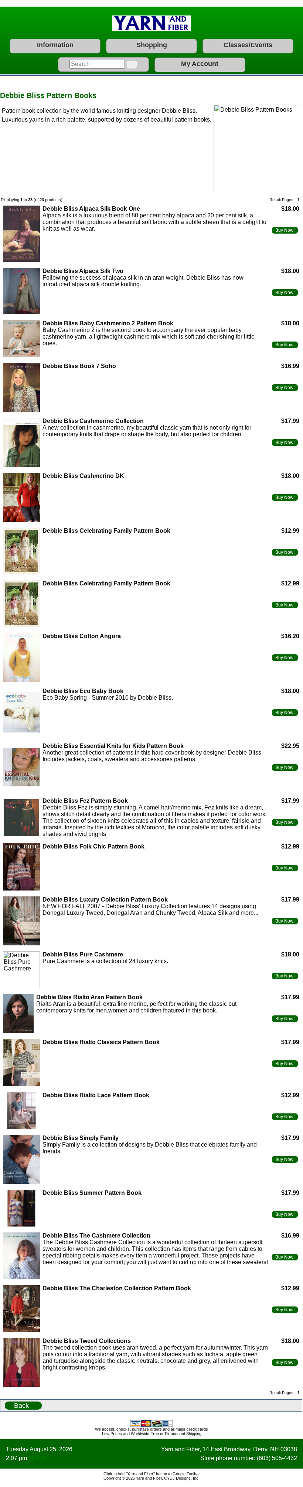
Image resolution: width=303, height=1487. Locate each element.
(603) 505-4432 (277, 1458)
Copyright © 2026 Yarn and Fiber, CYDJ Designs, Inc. (151, 1478)
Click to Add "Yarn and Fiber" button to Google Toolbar (151, 1474)
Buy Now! (285, 230)
